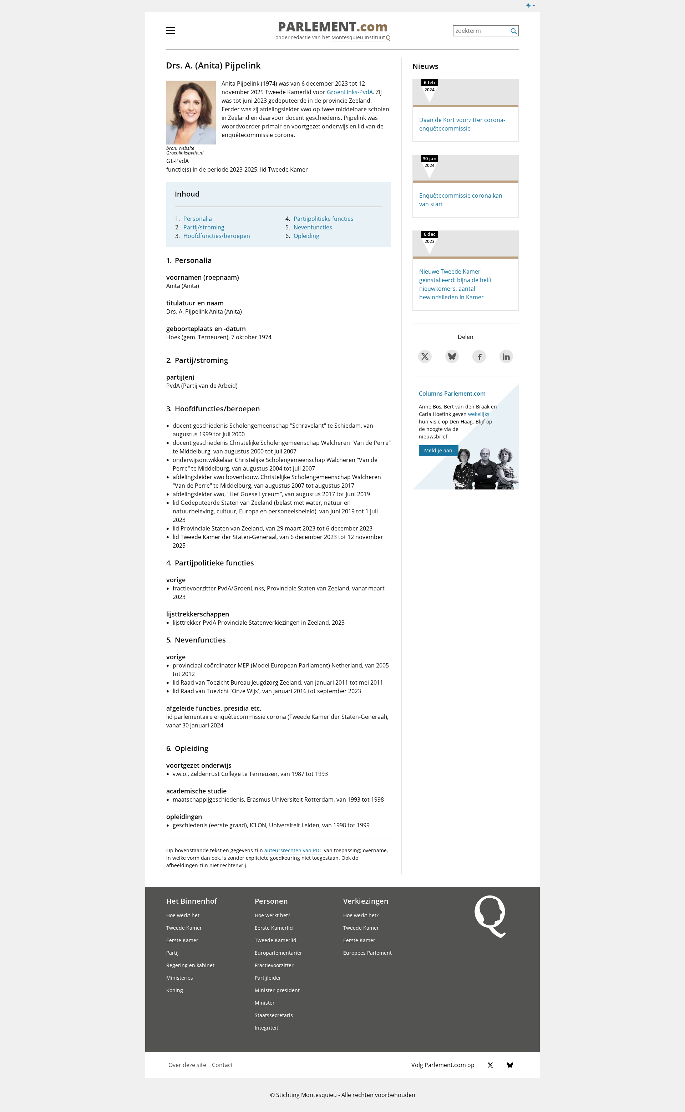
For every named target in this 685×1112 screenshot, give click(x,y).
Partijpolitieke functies (324, 219)
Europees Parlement (367, 952)
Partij (172, 952)
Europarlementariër (278, 952)
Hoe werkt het (182, 915)
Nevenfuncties (313, 227)
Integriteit (266, 1027)
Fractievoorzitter (274, 965)
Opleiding (306, 236)
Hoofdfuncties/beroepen (216, 236)
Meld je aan (438, 450)
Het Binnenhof (191, 901)
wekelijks (478, 414)
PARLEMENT (333, 27)
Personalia (197, 219)
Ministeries (179, 977)
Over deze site (187, 1065)
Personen (271, 901)
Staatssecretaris (274, 1015)
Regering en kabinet (190, 965)
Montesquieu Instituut (358, 37)
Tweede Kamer (184, 927)
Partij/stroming (203, 227)
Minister (265, 1002)
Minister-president (277, 990)
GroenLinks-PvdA (350, 92)
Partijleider (268, 977)
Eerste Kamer (182, 940)
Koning (174, 990)
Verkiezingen (366, 901)
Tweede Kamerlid (275, 940)
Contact (222, 1065)
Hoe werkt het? (272, 915)
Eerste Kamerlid (274, 927)
